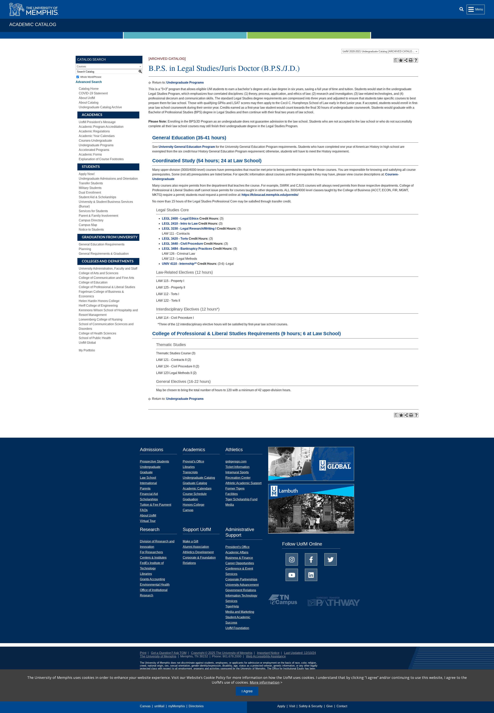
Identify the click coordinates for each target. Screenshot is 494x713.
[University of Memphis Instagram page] (292, 559)
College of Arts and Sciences (98, 273)
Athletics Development (198, 552)
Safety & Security (310, 706)
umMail (159, 706)
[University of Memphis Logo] (33, 9)
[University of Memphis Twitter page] (330, 559)
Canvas (145, 706)
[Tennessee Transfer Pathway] (326, 599)
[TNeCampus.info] (283, 599)
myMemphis (176, 706)
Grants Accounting (152, 579)
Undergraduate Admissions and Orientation (108, 178)
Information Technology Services (241, 598)
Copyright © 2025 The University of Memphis (221, 653)
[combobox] (380, 51)
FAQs (144, 510)
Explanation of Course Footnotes (101, 159)
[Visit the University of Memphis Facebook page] (311, 559)
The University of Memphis (158, 656)
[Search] (461, 9)
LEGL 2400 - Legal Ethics (180, 218)
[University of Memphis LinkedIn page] (311, 575)
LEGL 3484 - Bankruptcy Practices (187, 248)
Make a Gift (190, 541)
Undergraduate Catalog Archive (100, 107)
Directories (196, 706)
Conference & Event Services (239, 571)
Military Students (90, 187)
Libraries (189, 467)
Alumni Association (196, 546)
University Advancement (242, 584)
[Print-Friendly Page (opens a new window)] (411, 60)
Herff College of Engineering (98, 305)
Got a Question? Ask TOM (168, 653)
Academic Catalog (32, 24)
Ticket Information (237, 467)
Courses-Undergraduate (95, 140)
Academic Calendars (197, 488)
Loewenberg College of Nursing (100, 319)
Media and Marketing (239, 611)
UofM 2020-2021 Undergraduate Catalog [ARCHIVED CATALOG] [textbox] (379, 51)
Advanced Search (89, 82)
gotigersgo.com (235, 461)
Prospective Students (154, 461)
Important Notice (268, 653)
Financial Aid (149, 494)
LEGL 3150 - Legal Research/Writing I (189, 228)
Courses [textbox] (81, 66)
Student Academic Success (237, 620)
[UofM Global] (311, 465)
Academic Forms (90, 154)
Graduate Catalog (195, 483)
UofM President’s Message (97, 122)
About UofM (87, 98)
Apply (281, 706)
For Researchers (151, 552)
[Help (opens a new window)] (416, 60)
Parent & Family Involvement (98, 215)
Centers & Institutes (153, 557)
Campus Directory (91, 220)
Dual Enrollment (90, 192)
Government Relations (240, 590)
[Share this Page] (406, 60)
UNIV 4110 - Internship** (179, 263)
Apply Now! (87, 174)
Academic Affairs (236, 552)
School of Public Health (95, 338)
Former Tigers (234, 488)
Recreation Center (237, 477)
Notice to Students (91, 229)
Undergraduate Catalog (199, 477)
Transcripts (190, 472)
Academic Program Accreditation (101, 126)
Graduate (146, 472)
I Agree (247, 691)
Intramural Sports (237, 472)
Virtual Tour (148, 521)
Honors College (193, 504)
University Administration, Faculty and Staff (108, 268)
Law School (148, 477)
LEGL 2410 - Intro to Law (180, 223)
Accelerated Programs (94, 149)
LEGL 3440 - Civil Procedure (182, 243)
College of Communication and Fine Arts (106, 277)
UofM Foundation (237, 628)
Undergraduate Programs (96, 145)
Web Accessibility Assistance (266, 656)
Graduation (190, 499)
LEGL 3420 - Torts (175, 238)
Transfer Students (91, 183)
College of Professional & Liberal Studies (107, 287)
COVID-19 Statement (93, 93)
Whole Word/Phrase (90, 77)
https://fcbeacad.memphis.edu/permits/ (270, 194)
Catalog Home (89, 88)
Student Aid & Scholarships (97, 197)
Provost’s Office (193, 461)
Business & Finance (239, 557)
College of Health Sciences (97, 333)
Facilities (231, 494)
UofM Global (87, 342)
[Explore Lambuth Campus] (311, 510)
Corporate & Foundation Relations (199, 560)
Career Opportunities (239, 563)
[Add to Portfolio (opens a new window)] (401, 60)
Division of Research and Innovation (157, 544)
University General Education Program (187, 146)
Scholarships (149, 499)
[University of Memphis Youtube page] (292, 575)
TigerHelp (232, 606)
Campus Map (88, 225)
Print (143, 653)
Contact (342, 706)
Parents (145, 488)
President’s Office (237, 547)
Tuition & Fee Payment (155, 504)
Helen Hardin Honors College (99, 301)
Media (229, 504)
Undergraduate (150, 467)
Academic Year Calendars (97, 136)
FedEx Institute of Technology (152, 565)
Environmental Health (155, 584)
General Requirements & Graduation (104, 253)
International (148, 483)
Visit (292, 706)
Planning (85, 249)
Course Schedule (195, 494)
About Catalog (88, 102)
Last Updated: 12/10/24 (300, 653)
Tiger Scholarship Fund (241, 499)
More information (264, 682)
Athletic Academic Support (243, 483)
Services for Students (93, 211)
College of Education (93, 282)
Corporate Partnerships (241, 579)
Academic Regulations (94, 131)
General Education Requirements (101, 244)
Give (329, 706)
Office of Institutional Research (153, 592)
